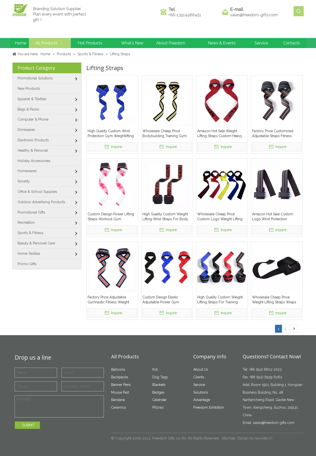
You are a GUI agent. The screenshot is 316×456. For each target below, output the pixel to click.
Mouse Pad (120, 392)
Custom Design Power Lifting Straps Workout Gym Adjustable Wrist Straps (111, 216)
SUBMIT (28, 425)
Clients (198, 377)
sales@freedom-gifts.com (254, 15)
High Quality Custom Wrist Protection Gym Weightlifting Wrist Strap (111, 133)
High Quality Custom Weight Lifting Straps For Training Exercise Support (220, 300)
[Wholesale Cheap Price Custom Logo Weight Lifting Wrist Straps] (222, 184)
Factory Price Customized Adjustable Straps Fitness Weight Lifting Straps (272, 133)
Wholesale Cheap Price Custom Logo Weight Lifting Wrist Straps (219, 216)
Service (199, 385)
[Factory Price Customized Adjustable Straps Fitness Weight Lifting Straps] (276, 101)
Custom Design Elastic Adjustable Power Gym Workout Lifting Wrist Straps (164, 300)
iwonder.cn (263, 438)
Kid (155, 369)
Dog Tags (160, 377)
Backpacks (119, 377)
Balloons (118, 369)
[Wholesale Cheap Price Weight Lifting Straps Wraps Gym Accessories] (276, 267)
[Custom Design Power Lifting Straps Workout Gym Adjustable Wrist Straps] (112, 184)
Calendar (159, 400)
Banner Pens (121, 385)
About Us (200, 369)
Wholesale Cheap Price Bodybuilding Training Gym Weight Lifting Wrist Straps (164, 133)
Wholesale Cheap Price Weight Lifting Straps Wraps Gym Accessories (274, 300)
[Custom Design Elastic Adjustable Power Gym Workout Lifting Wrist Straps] (167, 267)
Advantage (201, 400)
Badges (158, 392)
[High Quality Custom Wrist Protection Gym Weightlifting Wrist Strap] (112, 101)
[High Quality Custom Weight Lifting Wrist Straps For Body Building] (167, 184)
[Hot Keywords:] (299, 11)
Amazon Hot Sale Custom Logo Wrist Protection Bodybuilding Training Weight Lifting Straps (276, 216)
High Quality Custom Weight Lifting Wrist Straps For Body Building (165, 216)
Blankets (159, 385)
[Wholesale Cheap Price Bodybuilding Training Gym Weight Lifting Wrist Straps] (167, 101)
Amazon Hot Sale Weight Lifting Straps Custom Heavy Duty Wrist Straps (219, 133)
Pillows (158, 407)
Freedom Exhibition (208, 407)
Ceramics (118, 407)
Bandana (118, 400)
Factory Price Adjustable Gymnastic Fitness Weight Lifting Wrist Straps (108, 300)
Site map (229, 438)
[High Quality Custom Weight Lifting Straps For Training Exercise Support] (222, 267)
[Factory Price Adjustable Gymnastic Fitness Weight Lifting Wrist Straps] (112, 267)
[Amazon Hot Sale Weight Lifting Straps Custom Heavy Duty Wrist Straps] (222, 101)
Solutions (200, 392)
